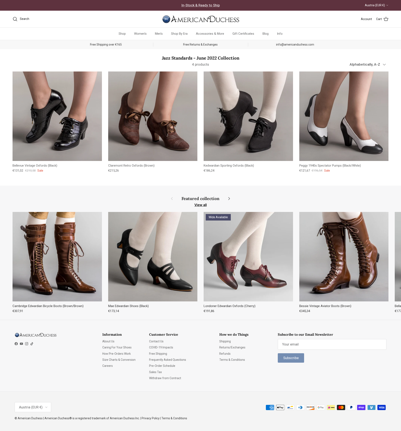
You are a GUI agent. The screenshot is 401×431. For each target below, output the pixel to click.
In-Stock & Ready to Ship (200, 5)
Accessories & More (210, 34)
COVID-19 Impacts (161, 347)
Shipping (225, 341)
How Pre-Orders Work (116, 353)
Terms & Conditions (232, 359)
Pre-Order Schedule (162, 365)
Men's (159, 34)
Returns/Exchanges (232, 347)
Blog (266, 34)
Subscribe (291, 358)
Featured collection (200, 198)
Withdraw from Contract (165, 378)
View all (200, 205)
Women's (140, 34)
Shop (122, 34)
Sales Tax (155, 372)
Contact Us (156, 341)
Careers (107, 365)
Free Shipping (158, 353)
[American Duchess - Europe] (200, 19)
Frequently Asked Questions (167, 359)
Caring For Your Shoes (117, 347)
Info (280, 34)
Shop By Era (179, 34)
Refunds (225, 353)
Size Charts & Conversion (119, 359)
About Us (108, 341)
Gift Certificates (243, 34)
